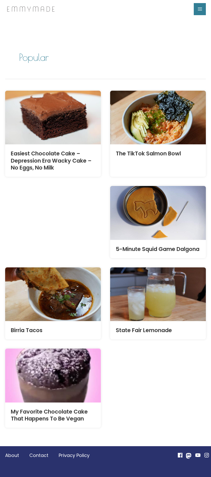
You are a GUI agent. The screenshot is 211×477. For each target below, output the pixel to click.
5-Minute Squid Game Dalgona (157, 249)
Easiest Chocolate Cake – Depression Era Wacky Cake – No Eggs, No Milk (51, 160)
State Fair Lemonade (144, 330)
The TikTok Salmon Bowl (148, 153)
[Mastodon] (189, 456)
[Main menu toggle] (200, 9)
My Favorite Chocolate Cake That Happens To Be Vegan (49, 415)
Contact (38, 455)
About (12, 455)
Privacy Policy (74, 455)
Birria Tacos (26, 330)
